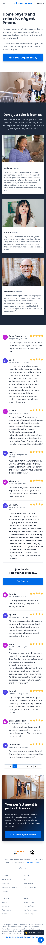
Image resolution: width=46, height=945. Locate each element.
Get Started (23, 581)
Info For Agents (29, 883)
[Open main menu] (4, 3)
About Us (5, 902)
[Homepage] (23, 3)
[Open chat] (40, 939)
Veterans (5, 891)
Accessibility (28, 914)
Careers (4, 914)
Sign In (41, 3)
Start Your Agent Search (23, 834)
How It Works (6, 880)
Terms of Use (29, 906)
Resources (5, 883)
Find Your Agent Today (23, 57)
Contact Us (5, 906)
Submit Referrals (30, 887)
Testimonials (6, 910)
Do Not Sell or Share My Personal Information (23, 937)
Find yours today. (33, 862)
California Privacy (30, 910)
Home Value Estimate (9, 887)
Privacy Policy (29, 902)
